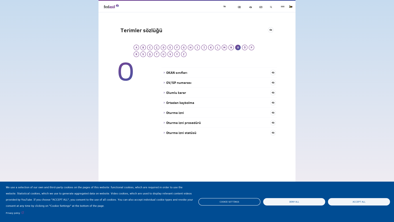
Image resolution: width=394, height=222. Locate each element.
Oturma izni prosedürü (183, 122)
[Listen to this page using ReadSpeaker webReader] (271, 29)
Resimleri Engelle (238, 7)
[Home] (111, 6)
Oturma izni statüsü (181, 132)
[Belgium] (290, 6)
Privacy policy (13, 213)
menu (282, 6)
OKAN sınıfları (176, 72)
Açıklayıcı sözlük (260, 7)
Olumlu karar (176, 92)
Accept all (359, 201)
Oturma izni (175, 112)
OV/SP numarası (178, 82)
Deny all (294, 201)
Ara (270, 7)
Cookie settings (229, 201)
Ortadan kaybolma (180, 102)
